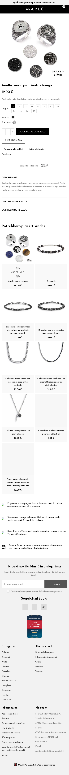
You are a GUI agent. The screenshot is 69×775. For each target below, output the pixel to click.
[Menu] (3, 9)
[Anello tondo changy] (18, 247)
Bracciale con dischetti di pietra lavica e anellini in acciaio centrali (18, 330)
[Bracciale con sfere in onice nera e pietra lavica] (51, 306)
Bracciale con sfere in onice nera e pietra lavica (51, 331)
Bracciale (51, 281)
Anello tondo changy (18, 281)
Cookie (5, 755)
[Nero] (13, 117)
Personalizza (13, 140)
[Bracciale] (51, 247)
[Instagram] (34, 607)
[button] (5, 48)
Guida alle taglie (36, 149)
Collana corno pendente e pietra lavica (18, 432)
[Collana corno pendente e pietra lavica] (18, 410)
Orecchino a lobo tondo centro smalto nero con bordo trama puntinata (18, 482)
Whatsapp (21, 154)
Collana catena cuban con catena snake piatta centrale (17, 382)
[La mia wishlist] (59, 9)
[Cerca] (7, 9)
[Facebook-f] (25, 607)
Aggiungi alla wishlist (13, 149)
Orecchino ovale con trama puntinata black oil (51, 432)
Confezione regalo (14, 210)
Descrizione (9, 177)
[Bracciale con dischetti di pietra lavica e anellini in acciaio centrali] (18, 306)
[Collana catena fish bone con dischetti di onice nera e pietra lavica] (51, 358)
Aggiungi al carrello (32, 131)
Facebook (14, 154)
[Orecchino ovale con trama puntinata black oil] (51, 410)
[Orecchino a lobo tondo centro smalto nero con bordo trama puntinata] (18, 459)
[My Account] (66, 9)
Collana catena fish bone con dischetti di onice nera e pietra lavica (51, 382)
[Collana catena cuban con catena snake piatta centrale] (18, 358)
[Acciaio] (14, 122)
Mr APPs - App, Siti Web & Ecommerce (36, 764)
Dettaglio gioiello (14, 201)
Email (17, 154)
